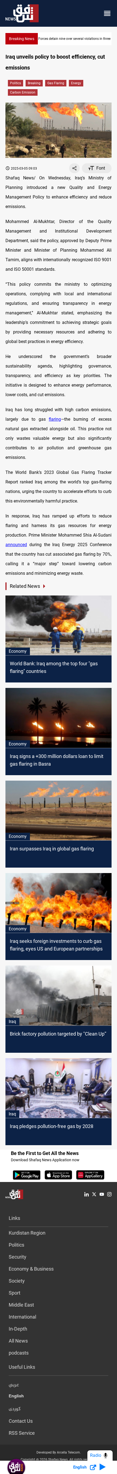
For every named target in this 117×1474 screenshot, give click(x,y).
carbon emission (22, 92)
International (22, 1317)
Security (17, 1257)
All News (18, 1341)
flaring (55, 419)
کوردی (15, 1409)
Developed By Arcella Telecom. (58, 1452)
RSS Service (22, 1433)
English (16, 1397)
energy (76, 83)
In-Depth (18, 1329)
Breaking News (21, 39)
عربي (14, 1385)
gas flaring (55, 83)
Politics (15, 83)
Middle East (21, 1305)
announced (16, 544)
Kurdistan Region (27, 1233)
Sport (14, 1293)
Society (17, 1281)
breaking (34, 83)
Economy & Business (31, 1269)
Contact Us (21, 1421)
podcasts (19, 1353)
